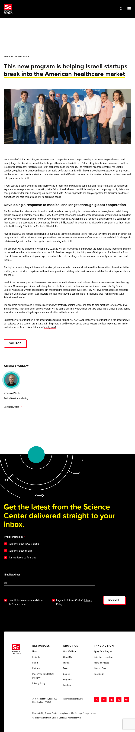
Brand (35, 662)
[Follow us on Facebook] (103, 699)
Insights (36, 657)
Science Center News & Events (23, 543)
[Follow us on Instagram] (118, 699)
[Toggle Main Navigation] (129, 8)
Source (15, 343)
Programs (67, 679)
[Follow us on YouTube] (126, 699)
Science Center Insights (20, 550)
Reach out (99, 674)
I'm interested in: (13, 537)
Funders (67, 685)
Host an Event (100, 668)
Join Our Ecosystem (103, 657)
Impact (66, 662)
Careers (66, 674)
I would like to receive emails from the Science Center (25, 602)
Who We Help (69, 651)
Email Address (12, 574)
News (35, 651)
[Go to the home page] (8, 9)
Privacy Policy (38, 683)
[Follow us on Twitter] (96, 699)
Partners (36, 668)
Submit (114, 600)
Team (65, 668)
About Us (67, 657)
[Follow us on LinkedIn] (111, 699)
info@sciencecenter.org (73, 698)
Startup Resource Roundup (22, 557)
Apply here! (50, 327)
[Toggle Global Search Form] (121, 9)
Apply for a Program (103, 651)
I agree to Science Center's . (74, 602)
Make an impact (101, 662)
